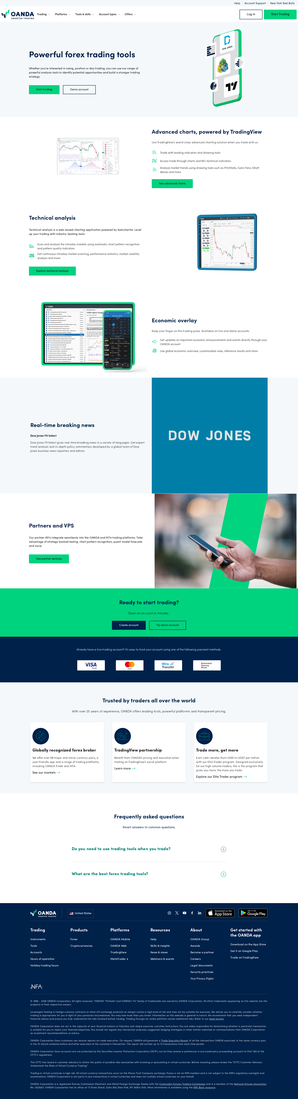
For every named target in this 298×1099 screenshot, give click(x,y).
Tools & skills (83, 14)
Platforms (61, 14)
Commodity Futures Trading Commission (182, 1084)
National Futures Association (250, 1084)
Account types (107, 14)
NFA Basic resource (204, 1088)
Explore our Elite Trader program (219, 777)
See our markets (44, 772)
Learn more (123, 768)
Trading (42, 14)
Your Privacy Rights (202, 978)
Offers (129, 14)
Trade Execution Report (174, 1041)
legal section (216, 1019)
